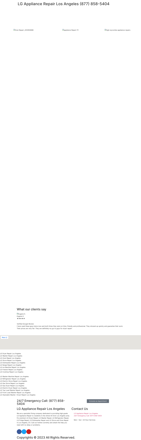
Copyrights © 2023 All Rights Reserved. (46, 437)
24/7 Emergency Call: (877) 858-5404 (41, 402)
